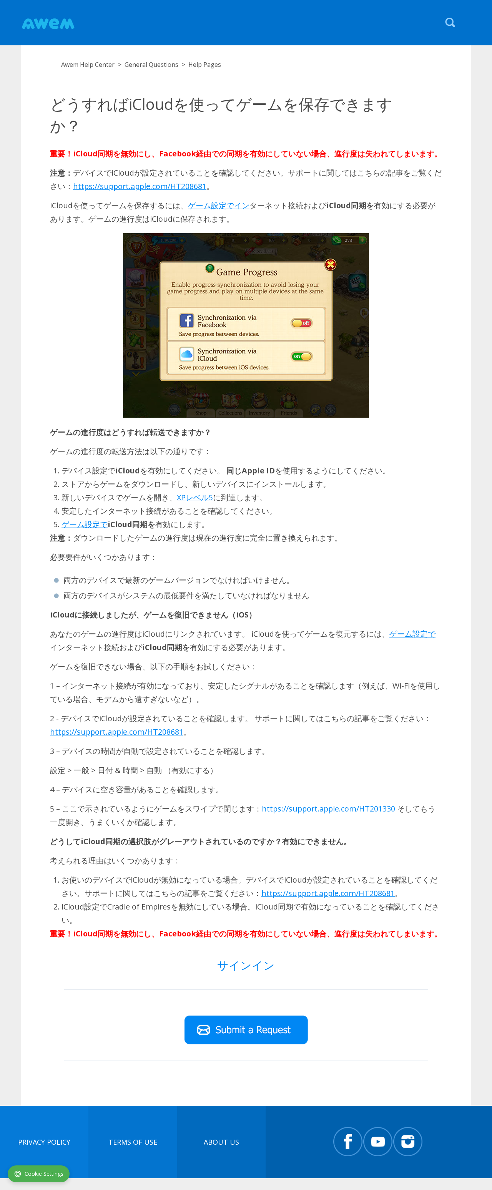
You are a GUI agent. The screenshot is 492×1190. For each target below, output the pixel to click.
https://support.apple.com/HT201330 (328, 808)
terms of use (132, 1142)
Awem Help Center (88, 64)
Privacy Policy (44, 1142)
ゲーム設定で (85, 524)
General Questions (151, 64)
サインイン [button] (246, 965)
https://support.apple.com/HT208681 (139, 186)
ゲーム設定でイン (218, 205)
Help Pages (204, 64)
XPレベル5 (195, 497)
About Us (221, 1142)
